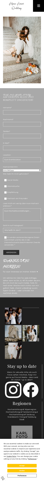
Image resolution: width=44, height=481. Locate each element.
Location (7, 155)
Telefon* (6, 131)
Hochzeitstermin (10, 167)
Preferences (22, 476)
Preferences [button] (32, 459)
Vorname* (7, 108)
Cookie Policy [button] (11, 456)
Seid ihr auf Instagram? (13, 225)
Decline (22, 471)
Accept (22, 466)
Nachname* (8, 119)
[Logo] (16, 6)
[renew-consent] (3, 478)
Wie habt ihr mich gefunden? (16, 174)
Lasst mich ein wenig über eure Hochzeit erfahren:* (21, 204)
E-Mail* (6, 143)
